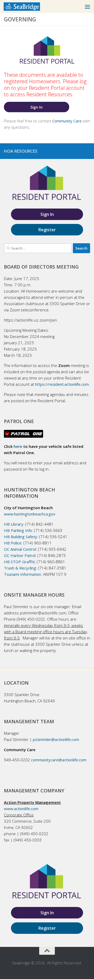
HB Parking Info (18, 530)
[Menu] (87, 6)
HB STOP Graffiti (19, 561)
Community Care (67, 120)
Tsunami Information (22, 574)
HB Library (13, 524)
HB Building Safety (20, 536)
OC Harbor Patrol (20, 555)
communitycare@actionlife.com (58, 759)
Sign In (47, 214)
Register (47, 230)
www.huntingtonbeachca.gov (29, 514)
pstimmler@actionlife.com (56, 739)
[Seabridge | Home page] (27, 6)
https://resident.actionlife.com (62, 384)
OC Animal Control (20, 549)
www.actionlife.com (21, 808)
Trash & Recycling (20, 568)
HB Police (12, 542)
